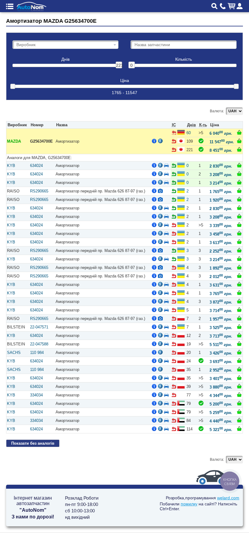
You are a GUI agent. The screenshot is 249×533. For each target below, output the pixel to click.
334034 (36, 395)
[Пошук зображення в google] (160, 140)
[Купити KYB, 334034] (239, 394)
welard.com (228, 497)
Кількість (183, 59)
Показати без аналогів (32, 443)
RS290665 (39, 191)
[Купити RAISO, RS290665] (239, 190)
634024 (36, 165)
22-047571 (39, 327)
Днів (65, 59)
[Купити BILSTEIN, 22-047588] (239, 343)
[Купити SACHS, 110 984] (239, 352)
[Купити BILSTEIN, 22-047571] (239, 326)
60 (188, 133)
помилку (189, 503)
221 (119, 65)
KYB (11, 165)
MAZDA (14, 141)
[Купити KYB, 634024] (239, 165)
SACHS (14, 352)
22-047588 (39, 344)
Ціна (124, 80)
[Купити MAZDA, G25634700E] (239, 132)
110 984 (37, 352)
